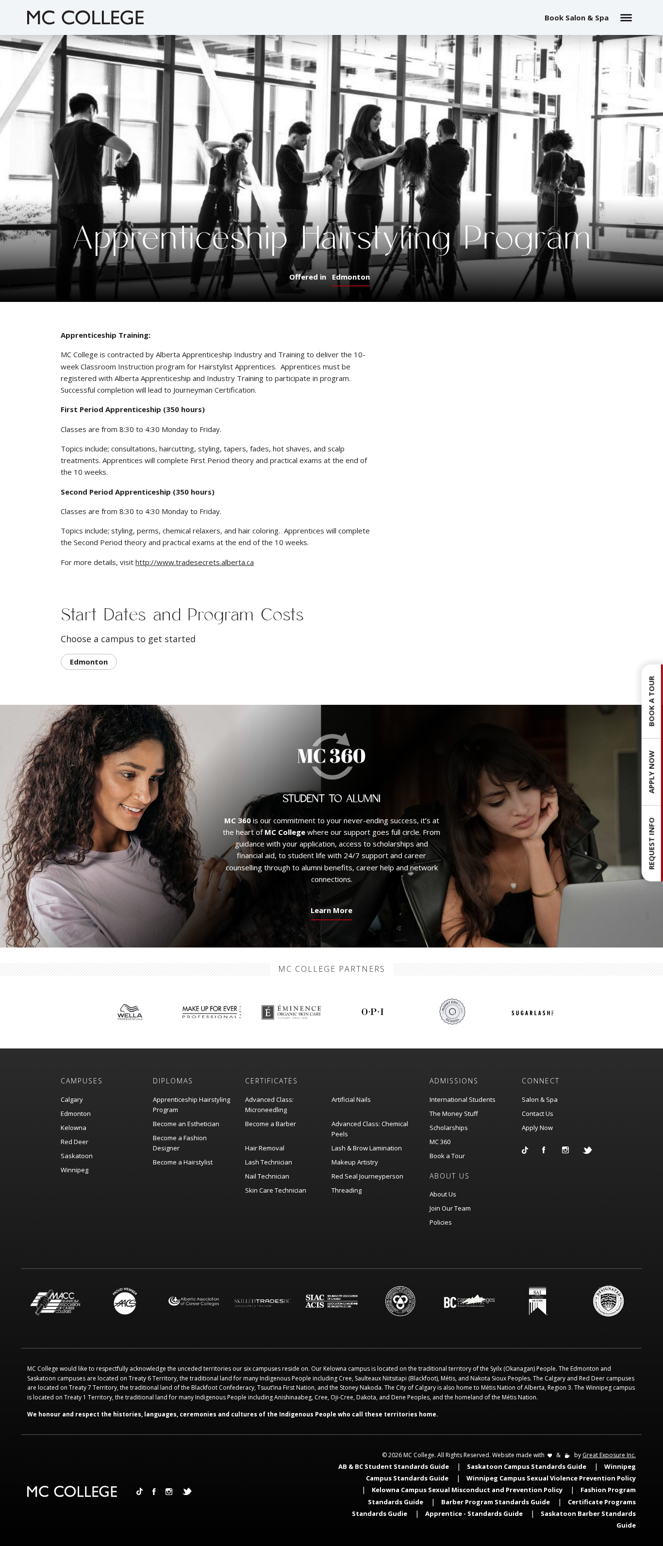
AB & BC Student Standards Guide (393, 1466)
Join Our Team (450, 1208)
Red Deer (74, 1141)
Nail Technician (267, 1176)
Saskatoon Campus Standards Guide (526, 1466)
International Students (463, 1099)
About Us (443, 1194)
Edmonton (351, 277)
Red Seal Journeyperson (367, 1176)
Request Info (651, 843)
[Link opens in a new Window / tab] (532, 1150)
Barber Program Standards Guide (495, 1501)
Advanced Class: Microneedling (269, 1104)
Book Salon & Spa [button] (577, 17)
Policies (441, 1222)
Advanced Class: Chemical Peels (370, 1128)
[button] (652, 773)
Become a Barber (270, 1123)
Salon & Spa (540, 1099)
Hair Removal (264, 1148)
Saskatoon (77, 1155)
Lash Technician (268, 1162)
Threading (347, 1190)
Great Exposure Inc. (609, 1455)
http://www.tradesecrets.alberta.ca (194, 562)
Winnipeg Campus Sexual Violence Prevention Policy (551, 1478)
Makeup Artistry (355, 1162)
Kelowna (73, 1127)
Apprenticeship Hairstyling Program (191, 1104)
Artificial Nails (351, 1099)
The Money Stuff (454, 1113)
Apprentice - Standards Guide (474, 1513)
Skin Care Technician (275, 1190)
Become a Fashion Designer (180, 1142)
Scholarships (449, 1127)
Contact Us (537, 1113)
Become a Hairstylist (183, 1162)
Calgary (72, 1099)
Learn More (329, 912)
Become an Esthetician (186, 1123)
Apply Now (537, 1127)
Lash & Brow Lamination (367, 1148)
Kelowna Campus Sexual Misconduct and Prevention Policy (467, 1489)
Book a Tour (447, 1155)
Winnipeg (74, 1169)
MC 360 (440, 1141)
